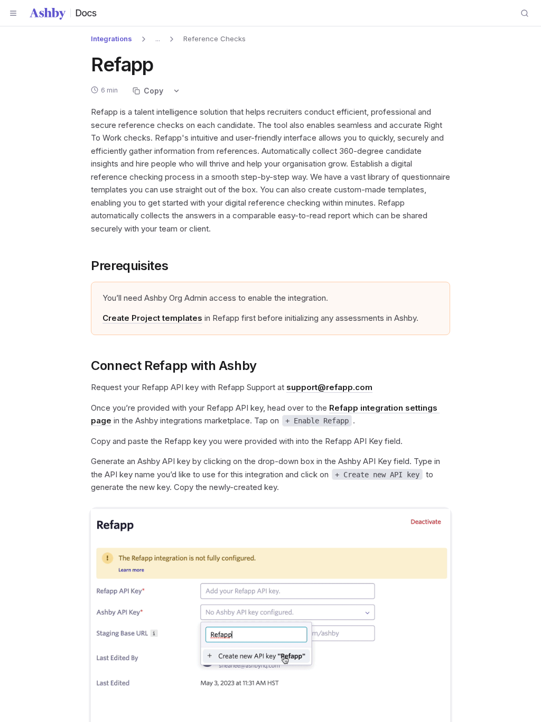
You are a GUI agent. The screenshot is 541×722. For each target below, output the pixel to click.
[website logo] (63, 13)
